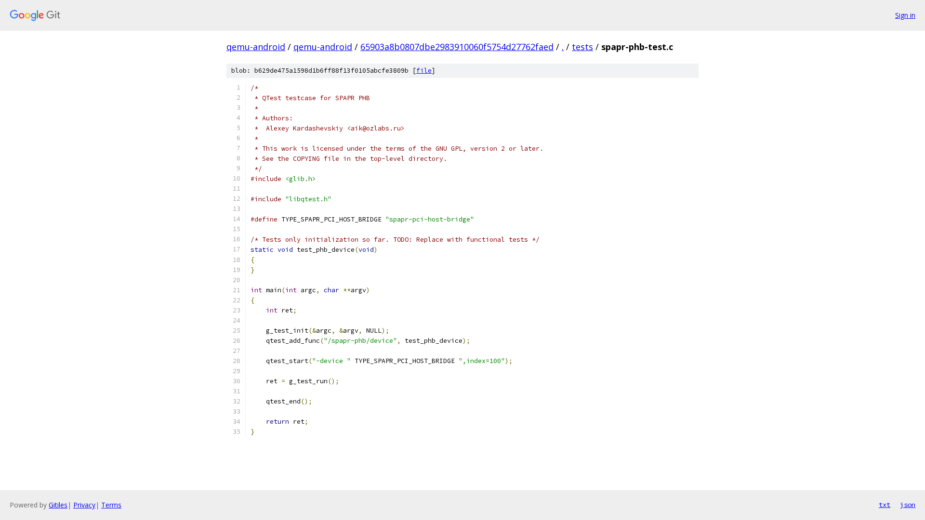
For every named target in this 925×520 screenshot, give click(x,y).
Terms (111, 504)
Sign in (905, 15)
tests (582, 46)
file (424, 70)
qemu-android (255, 46)
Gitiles (58, 504)
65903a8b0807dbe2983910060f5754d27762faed (457, 46)
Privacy (84, 504)
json (907, 504)
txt (884, 504)
